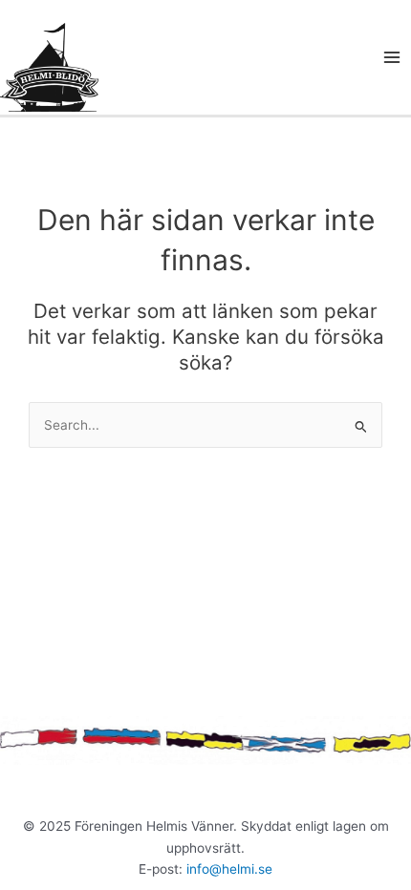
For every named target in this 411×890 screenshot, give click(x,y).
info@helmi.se (229, 869)
